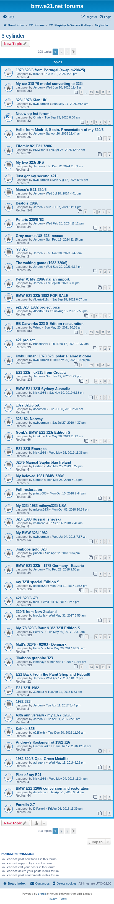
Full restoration (29, 490)
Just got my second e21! (37, 176)
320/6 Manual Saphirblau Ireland (43, 462)
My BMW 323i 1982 (32, 533)
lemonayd (39, 661)
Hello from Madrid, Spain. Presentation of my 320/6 (59, 130)
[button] (73, 52)
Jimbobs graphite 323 (34, 658)
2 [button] (61, 51)
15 (91, 92)
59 (91, 365)
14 (103, 666)
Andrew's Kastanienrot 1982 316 (43, 742)
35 (91, 332)
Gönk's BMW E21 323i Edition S (43, 432)
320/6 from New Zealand (36, 612)
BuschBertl (40, 343)
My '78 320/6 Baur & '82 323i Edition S (48, 628)
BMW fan (39, 149)
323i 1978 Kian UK (31, 100)
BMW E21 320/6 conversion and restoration (52, 788)
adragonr (39, 762)
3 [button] (67, 51)
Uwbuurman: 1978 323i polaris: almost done (53, 356)
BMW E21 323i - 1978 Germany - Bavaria (50, 566)
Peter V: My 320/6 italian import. (43, 279)
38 (108, 332)
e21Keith (39, 732)
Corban (38, 466)
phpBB (42, 893)
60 (97, 365)
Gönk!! (37, 436)
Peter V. (38, 631)
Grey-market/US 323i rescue (39, 236)
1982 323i (24, 702)
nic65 (36, 73)
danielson (39, 792)
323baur (38, 691)
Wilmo (37, 327)
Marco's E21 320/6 (31, 190)
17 (103, 92)
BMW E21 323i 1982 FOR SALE (42, 296)
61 (103, 365)
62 (108, 365)
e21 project (25, 340)
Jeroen (38, 87)
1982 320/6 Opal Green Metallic (42, 759)
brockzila (39, 615)
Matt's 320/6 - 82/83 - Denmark (41, 644)
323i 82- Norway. (29, 419)
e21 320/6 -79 (27, 598)
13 (97, 666)
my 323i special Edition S (37, 582)
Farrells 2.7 (25, 805)
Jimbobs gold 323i (32, 549)
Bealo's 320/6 (27, 203)
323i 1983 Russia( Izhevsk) (38, 519)
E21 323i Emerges (31, 449)
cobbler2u (39, 585)
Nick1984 (39, 392)
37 (103, 332)
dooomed (39, 409)
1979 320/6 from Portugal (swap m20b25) (50, 70)
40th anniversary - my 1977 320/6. (44, 715)
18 (108, 92)
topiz (36, 601)
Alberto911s (41, 299)
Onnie (37, 117)
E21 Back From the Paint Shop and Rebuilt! (53, 674)
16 (97, 92)
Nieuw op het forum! (33, 114)
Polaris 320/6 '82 (30, 220)
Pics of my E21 (29, 775)
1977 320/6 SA (28, 405)
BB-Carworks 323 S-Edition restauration (50, 324)
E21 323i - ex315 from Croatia (41, 372)
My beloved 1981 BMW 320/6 (40, 476)
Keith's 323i (25, 729)
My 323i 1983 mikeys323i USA (41, 506)
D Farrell (39, 808)
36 (97, 332)
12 (91, 666)
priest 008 (39, 493)
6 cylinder (13, 36)
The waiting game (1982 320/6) (41, 263)
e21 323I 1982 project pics (38, 307)
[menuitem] (8, 17)
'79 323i (22, 249)
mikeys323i (40, 509)
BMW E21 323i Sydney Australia (43, 389)
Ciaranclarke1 (42, 746)
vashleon (39, 523)
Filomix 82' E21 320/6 (34, 146)
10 (108, 212)
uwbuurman (41, 103)
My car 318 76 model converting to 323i (49, 84)
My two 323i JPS (30, 162)
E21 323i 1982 (27, 688)
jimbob (37, 553)
